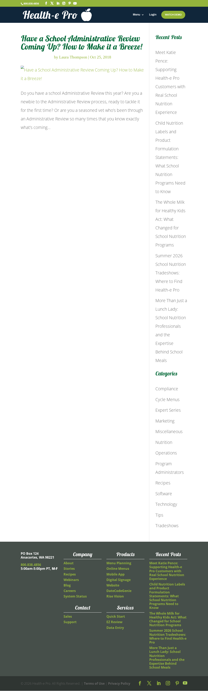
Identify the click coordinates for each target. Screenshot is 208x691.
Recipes (162, 483)
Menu (136, 14)
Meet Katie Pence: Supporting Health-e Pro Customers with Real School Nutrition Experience (166, 571)
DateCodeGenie (118, 591)
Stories (69, 568)
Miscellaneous (169, 431)
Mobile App (115, 574)
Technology (166, 504)
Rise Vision (115, 596)
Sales (68, 616)
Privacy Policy (119, 683)
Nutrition (163, 442)
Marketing (164, 421)
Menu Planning (118, 563)
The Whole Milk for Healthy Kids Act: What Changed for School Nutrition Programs (167, 619)
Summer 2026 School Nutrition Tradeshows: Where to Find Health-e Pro (170, 273)
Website (112, 585)
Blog (67, 585)
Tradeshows (167, 525)
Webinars (71, 580)
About (69, 563)
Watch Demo (173, 14)
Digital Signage (118, 580)
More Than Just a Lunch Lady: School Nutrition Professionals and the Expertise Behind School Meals (166, 658)
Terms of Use (94, 683)
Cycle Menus (167, 399)
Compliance (166, 389)
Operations (166, 453)
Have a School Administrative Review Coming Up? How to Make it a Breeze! (82, 42)
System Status (75, 596)
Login (152, 14)
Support (70, 622)
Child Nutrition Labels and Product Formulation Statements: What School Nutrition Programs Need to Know (170, 157)
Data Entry (115, 627)
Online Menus (117, 568)
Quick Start (115, 616)
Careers (70, 591)
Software (163, 493)
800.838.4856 (31, 3)
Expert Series (168, 410)
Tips (159, 515)
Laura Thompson (73, 57)
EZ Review (114, 622)
